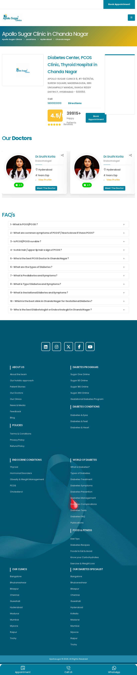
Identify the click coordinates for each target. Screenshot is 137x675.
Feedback (15, 411)
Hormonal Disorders (21, 473)
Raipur (13, 632)
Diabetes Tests (79, 510)
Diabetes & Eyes (79, 415)
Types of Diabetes (80, 473)
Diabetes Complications (84, 504)
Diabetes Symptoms (82, 485)
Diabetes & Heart (80, 427)
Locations (31, 39)
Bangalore (16, 576)
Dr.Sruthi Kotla (45, 157)
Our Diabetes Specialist (88, 569)
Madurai (14, 613)
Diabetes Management (83, 498)
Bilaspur (14, 588)
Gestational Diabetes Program (87, 399)
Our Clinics (16, 399)
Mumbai (14, 619)
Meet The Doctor (46, 188)
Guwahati (15, 601)
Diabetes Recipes (80, 545)
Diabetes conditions (86, 406)
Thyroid (14, 467)
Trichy (13, 638)
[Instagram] (56, 346)
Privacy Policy (17, 439)
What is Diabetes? (80, 467)
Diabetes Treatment (81, 479)
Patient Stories (17, 386)
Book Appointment (119, 4)
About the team (18, 374)
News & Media (17, 405)
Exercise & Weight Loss (83, 563)
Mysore (14, 625)
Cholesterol (16, 491)
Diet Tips (75, 538)
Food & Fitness (82, 530)
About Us (18, 367)
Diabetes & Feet (79, 421)
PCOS (13, 485)
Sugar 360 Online (80, 392)
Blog (12, 417)
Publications (77, 522)
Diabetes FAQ (78, 516)
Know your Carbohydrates (85, 557)
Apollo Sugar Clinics (12, 39)
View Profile (44, 179)
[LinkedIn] (45, 346)
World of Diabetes (85, 460)
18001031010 (55, 103)
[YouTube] (90, 346)
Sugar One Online (80, 374)
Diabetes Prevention (81, 491)
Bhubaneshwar (18, 582)
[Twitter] (68, 346)
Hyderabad (46, 39)
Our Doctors (16, 392)
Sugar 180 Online (79, 386)
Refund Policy (17, 446)
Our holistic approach (22, 380)
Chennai (14, 595)
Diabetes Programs (85, 367)
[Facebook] (79, 346)
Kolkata (74, 613)
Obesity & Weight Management (27, 479)
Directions (75, 103)
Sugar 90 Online (79, 380)
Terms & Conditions (20, 433)
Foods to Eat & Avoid (81, 551)
